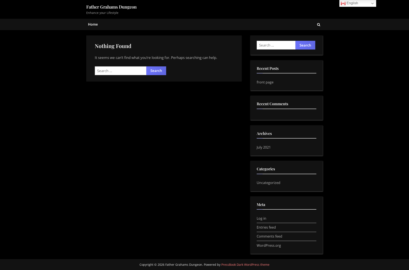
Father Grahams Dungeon (111, 7)
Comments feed (269, 236)
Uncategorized (268, 182)
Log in (261, 218)
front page (265, 82)
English (352, 3)
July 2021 (264, 147)
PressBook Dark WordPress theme (245, 265)
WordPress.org (269, 245)
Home (93, 24)
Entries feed (266, 227)
